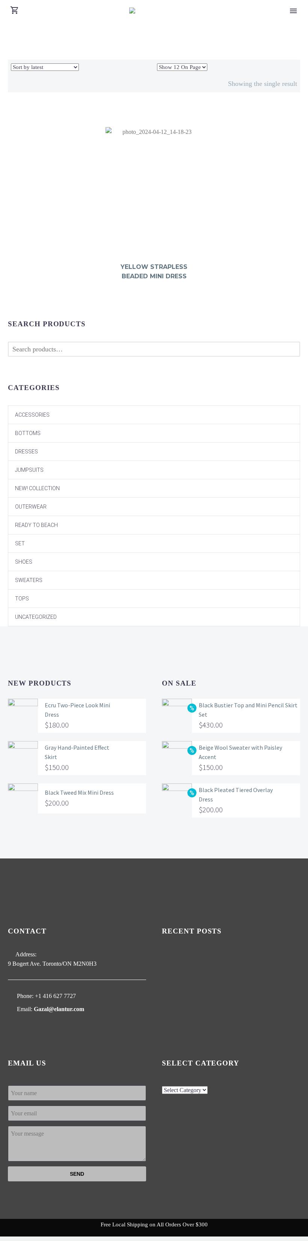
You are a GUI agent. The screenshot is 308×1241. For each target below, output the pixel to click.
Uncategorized (36, 617)
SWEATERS (28, 580)
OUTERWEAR (31, 507)
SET (20, 543)
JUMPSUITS (29, 470)
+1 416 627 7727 (55, 996)
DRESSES (26, 452)
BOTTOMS (28, 433)
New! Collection (37, 488)
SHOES (23, 562)
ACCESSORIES (32, 415)
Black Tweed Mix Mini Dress (79, 792)
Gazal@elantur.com (59, 1009)
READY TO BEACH (36, 525)
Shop (292, 15)
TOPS (22, 599)
